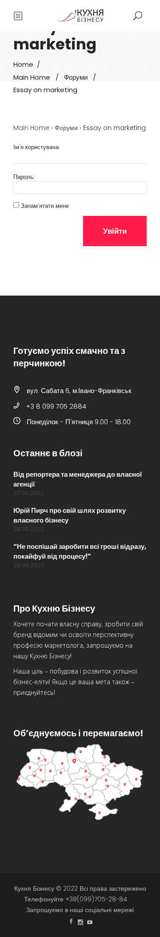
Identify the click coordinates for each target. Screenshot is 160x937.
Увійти (115, 231)
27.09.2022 (28, 493)
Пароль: (23, 177)
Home (23, 64)
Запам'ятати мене (45, 206)
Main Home (31, 76)
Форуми (76, 76)
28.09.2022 (28, 529)
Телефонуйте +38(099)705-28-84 (75, 899)
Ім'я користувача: (36, 147)
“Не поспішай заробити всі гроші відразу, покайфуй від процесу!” (79, 551)
